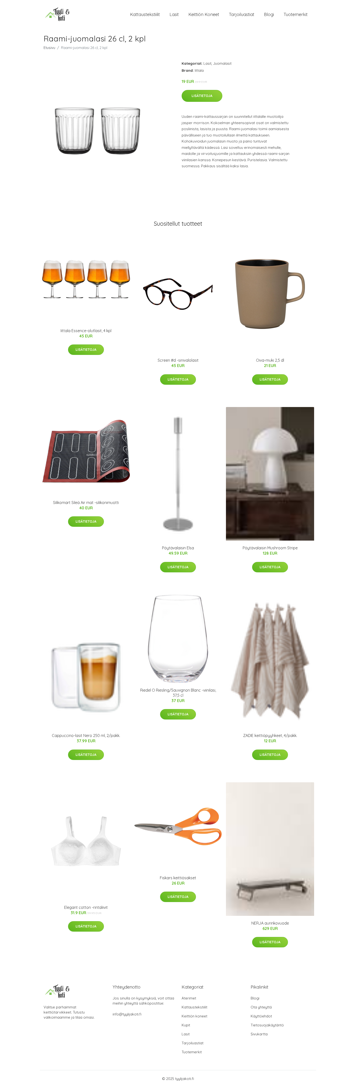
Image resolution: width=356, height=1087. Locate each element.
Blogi (269, 14)
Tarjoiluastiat (241, 14)
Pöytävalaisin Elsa (178, 547)
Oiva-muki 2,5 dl (270, 360)
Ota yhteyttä (261, 1007)
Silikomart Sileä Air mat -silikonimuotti (86, 502)
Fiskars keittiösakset (178, 877)
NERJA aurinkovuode (270, 923)
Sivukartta (259, 1034)
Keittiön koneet (203, 14)
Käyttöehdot (261, 1016)
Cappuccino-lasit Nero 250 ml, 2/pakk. (86, 735)
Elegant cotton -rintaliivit (86, 907)
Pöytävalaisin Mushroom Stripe (270, 547)
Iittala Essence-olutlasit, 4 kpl (86, 330)
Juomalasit (222, 63)
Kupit (186, 1025)
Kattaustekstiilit (145, 14)
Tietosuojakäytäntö (267, 1025)
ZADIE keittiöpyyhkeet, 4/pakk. (270, 735)
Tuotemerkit (296, 14)
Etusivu (49, 47)
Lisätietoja (202, 96)
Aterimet (189, 998)
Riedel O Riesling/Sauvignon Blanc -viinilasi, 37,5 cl (178, 693)
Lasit (174, 14)
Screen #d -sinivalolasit (178, 360)
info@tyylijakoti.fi (127, 1014)
